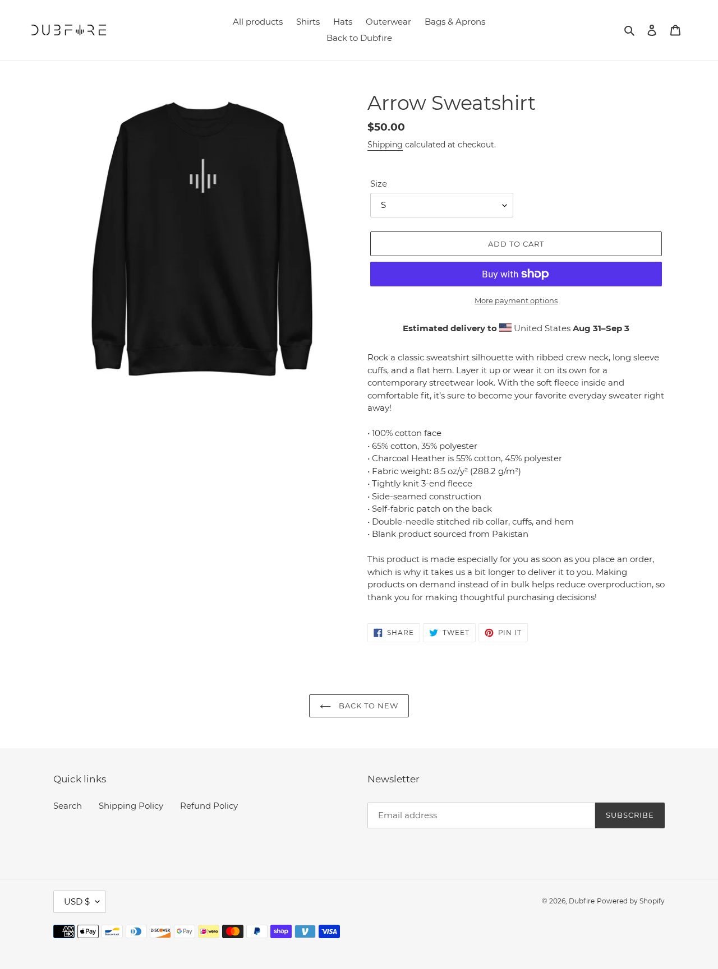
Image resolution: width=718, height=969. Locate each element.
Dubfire (582, 901)
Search (67, 805)
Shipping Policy (131, 805)
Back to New (367, 705)
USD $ (77, 901)
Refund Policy (209, 805)
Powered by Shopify (631, 901)
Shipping (385, 145)
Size (378, 183)
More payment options (516, 300)
